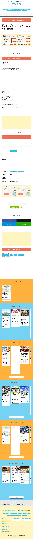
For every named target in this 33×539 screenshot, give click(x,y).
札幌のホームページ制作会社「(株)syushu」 (17, 536)
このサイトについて (5, 520)
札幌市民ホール (24, 10)
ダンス (11, 171)
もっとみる (16, 376)
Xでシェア (24, 220)
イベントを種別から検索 (15, 518)
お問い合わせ (4, 532)
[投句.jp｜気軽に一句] (9, 191)
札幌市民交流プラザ (9, 10)
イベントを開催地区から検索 (26, 518)
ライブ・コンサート (21, 171)
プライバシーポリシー (5, 529)
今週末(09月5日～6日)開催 (20, 9)
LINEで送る (24, 224)
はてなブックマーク (9, 224)
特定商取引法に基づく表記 (6, 531)
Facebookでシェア (9, 220)
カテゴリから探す (28, 13)
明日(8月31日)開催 (12, 9)
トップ (3, 13)
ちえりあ (15, 10)
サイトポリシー (4, 528)
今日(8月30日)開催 (6, 9)
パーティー (15, 171)
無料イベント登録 (5, 15)
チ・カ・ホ (19, 10)
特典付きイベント (8, 13)
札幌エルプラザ (27, 9)
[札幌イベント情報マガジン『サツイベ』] (16, 3)
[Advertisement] (16, 80)
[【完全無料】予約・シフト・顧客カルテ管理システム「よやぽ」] (9, 40)
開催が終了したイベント (5, 526)
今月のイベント (15, 13)
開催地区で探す (21, 13)
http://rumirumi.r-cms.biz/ (14, 181)
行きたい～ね (14, 207)
